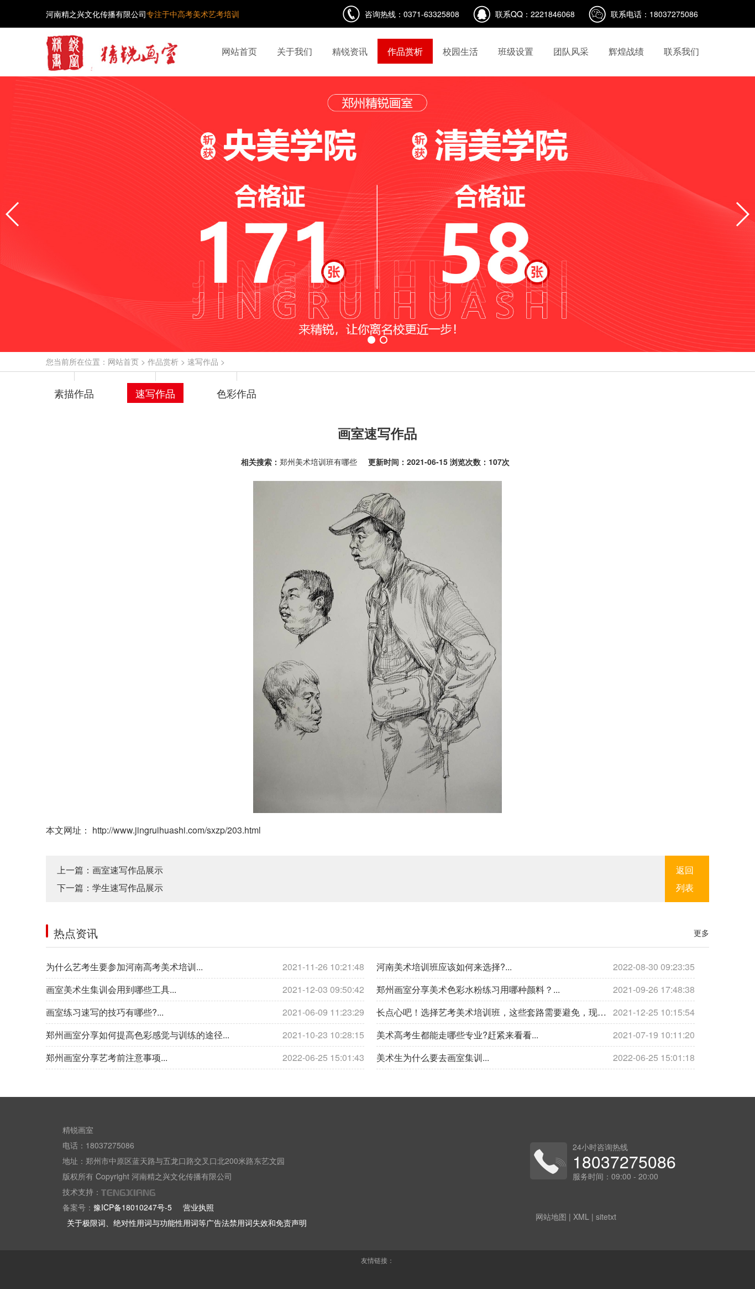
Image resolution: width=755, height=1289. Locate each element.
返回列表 (685, 878)
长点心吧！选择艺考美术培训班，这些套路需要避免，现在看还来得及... (535, 1012)
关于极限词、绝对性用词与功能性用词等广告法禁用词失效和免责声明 (187, 1222)
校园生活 (460, 51)
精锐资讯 (350, 51)
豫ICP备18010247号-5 (132, 1207)
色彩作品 (236, 393)
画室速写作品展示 (127, 869)
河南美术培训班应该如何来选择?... (535, 966)
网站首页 (239, 51)
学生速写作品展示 (127, 887)
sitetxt (606, 1216)
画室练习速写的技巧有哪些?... (205, 1012)
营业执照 (198, 1207)
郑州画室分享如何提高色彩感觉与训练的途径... (205, 1034)
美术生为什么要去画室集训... (535, 1057)
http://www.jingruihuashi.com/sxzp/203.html (175, 830)
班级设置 (515, 51)
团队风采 (571, 51)
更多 (701, 932)
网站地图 (551, 1216)
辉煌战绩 (626, 51)
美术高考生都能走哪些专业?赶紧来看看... (535, 1034)
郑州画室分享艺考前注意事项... (205, 1057)
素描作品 (74, 393)
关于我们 (294, 51)
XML (581, 1216)
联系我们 (681, 51)
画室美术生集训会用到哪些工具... (205, 989)
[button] (371, 340)
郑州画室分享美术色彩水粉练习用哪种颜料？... (535, 989)
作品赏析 (405, 51)
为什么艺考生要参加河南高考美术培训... (205, 966)
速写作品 (202, 361)
